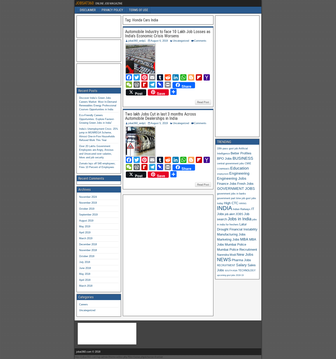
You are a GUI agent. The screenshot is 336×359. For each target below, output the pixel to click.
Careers (83, 304)
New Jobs (245, 254)
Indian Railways (241, 209)
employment (222, 174)
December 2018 (88, 244)
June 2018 (85, 268)
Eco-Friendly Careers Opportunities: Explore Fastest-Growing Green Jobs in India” (96, 119)
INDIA (224, 208)
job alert (230, 214)
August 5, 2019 (159, 123)
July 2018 (84, 262)
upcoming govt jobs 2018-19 (230, 275)
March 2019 (85, 238)
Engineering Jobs (231, 178)
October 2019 (86, 208)
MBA (244, 239)
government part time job (231, 198)
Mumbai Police (235, 244)
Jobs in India (239, 218)
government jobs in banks (231, 193)
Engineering (239, 173)
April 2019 (84, 232)
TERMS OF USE (138, 10)
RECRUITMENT (226, 265)
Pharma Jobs (241, 260)
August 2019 (86, 220)
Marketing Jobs (228, 239)
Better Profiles (241, 153)
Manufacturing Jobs (231, 234)
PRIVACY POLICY (112, 10)
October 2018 (86, 256)
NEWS (224, 259)
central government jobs (230, 163)
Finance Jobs (226, 184)
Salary (241, 265)
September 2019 (88, 214)
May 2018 (84, 273)
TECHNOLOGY (247, 270)
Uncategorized (181, 40)
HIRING (243, 203)
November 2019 (88, 202)
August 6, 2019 (159, 40)
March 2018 (85, 285)
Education (239, 168)
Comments (200, 40)
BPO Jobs (224, 158)
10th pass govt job (227, 148)
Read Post (203, 102)
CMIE (248, 163)
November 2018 (88, 250)
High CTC (231, 203)
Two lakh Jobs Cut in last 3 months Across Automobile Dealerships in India (160, 116)
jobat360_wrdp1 (137, 40)
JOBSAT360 (84, 3)
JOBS (239, 214)
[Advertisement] (154, 254)
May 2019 (84, 226)
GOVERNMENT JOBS (236, 189)
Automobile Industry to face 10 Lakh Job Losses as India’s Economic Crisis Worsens (167, 33)
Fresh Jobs (245, 184)
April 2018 (84, 279)
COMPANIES (223, 169)
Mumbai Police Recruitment (237, 249)
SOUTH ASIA (231, 270)
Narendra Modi (226, 254)
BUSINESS (243, 158)
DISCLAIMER (88, 10)
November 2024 (88, 196)
